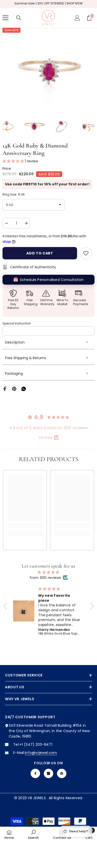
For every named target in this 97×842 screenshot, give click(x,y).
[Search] (19, 18)
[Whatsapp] (23, 388)
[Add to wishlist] (86, 253)
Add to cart (39, 253)
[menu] (5, 18)
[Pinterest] (14, 388)
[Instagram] (48, 773)
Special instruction (16, 323)
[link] (24, 525)
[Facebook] (4, 388)
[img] (48, 572)
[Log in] (77, 18)
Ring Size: (13, 194)
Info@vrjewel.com (41, 752)
